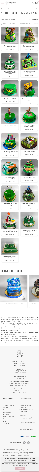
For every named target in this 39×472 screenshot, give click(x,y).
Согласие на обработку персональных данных (27, 419)
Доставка (6, 414)
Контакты (6, 423)
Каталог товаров (8, 405)
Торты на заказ (13, 8)
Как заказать (7, 412)
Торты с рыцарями (24, 23)
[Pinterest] (28, 442)
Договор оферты (25, 405)
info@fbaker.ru (19, 378)
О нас (4, 421)
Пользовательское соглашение (26, 415)
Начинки (5, 407)
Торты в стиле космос (9, 23)
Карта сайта (23, 411)
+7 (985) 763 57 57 (19, 371)
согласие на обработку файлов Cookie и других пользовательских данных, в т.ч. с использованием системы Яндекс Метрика (19, 462)
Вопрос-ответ (7, 419)
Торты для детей (27, 8)
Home (3, 8)
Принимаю (20, 468)
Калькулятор (7, 410)
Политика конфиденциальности (26, 408)
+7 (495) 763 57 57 (19, 372)
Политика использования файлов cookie (27, 423)
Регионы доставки (8, 416)
